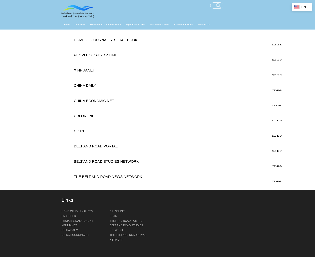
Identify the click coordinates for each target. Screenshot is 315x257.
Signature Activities (135, 24)
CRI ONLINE (117, 211)
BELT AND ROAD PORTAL (126, 220)
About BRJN (204, 24)
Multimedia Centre (159, 24)
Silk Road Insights (183, 24)
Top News (80, 24)
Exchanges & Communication (105, 24)
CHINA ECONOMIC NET (76, 235)
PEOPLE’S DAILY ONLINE (77, 220)
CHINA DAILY (70, 230)
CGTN (113, 216)
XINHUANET (69, 225)
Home (67, 24)
